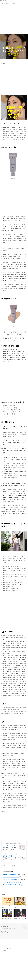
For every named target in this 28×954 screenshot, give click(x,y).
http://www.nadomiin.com (9, 853)
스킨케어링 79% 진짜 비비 (9, 845)
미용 (4, 871)
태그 (7, 4)
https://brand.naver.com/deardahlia (11, 843)
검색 (22, 3)
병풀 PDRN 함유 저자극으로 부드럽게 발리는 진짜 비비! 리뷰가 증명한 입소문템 (9, 848)
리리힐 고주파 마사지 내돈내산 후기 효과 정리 (12, 882)
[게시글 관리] (9, 866)
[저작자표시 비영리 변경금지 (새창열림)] (18, 865)
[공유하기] (7, 866)
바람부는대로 (4, 926)
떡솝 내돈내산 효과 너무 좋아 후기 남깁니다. (12, 885)
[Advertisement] (14, 20)
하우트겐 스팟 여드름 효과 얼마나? (11, 874)
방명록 (13, 4)
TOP (25, 949)
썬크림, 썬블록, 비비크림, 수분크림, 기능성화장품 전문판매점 (14, 858)
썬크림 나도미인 (7, 856)
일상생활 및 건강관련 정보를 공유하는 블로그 (10, 928)
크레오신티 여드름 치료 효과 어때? (11, 877)
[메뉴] (25, 3)
